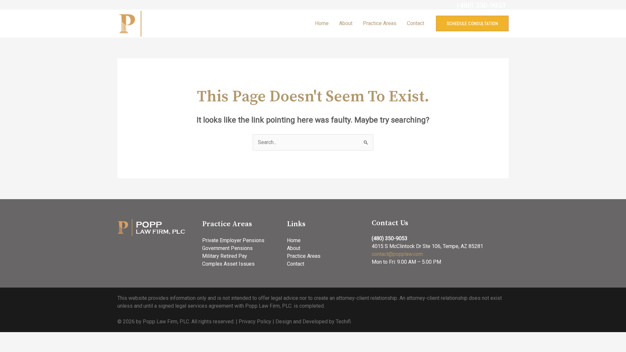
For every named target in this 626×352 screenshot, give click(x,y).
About (345, 23)
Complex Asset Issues (228, 264)
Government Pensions (227, 248)
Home (322, 23)
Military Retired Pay (224, 256)
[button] (472, 23)
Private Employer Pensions (233, 240)
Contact (415, 23)
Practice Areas (379, 23)
